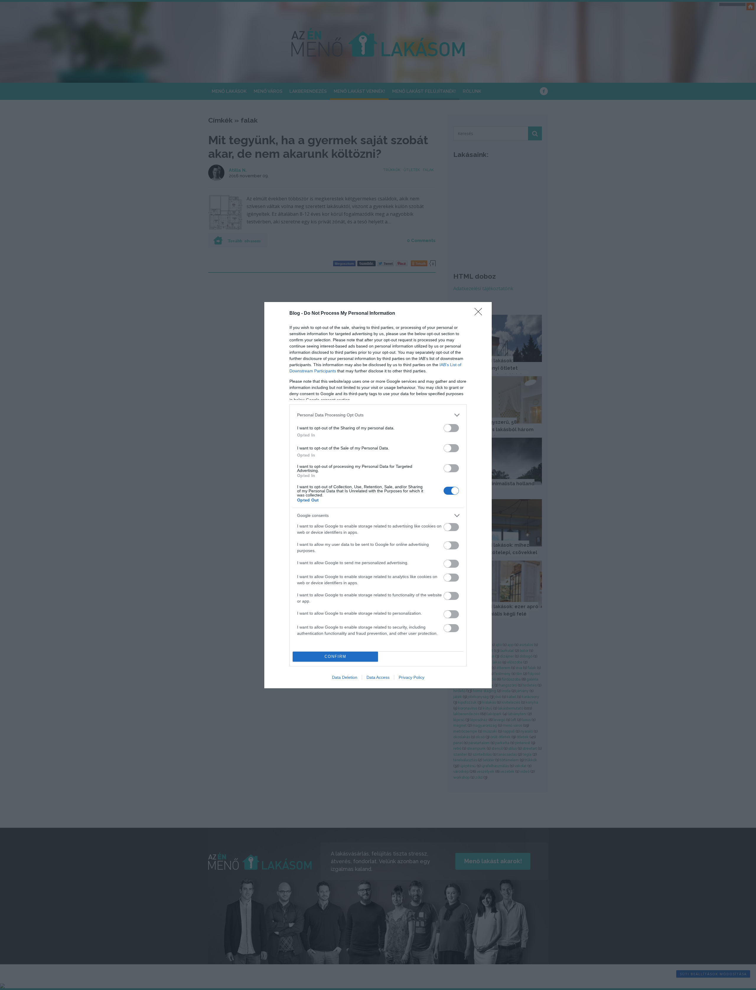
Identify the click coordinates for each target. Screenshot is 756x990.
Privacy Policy (411, 677)
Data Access (378, 677)
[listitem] (378, 415)
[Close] (480, 313)
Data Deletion (344, 677)
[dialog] (378, 495)
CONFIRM (335, 656)
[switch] (451, 428)
